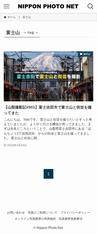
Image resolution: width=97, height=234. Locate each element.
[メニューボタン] (6, 6)
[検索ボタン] (90, 6)
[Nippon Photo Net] (48, 6)
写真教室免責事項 (70, 218)
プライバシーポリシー (75, 212)
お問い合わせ (16, 212)
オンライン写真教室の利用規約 (35, 218)
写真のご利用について (42, 212)
